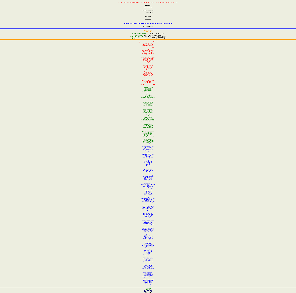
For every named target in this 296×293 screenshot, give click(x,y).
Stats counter (148, 292)
